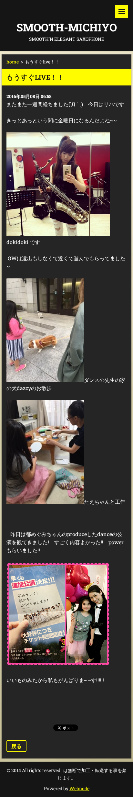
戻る (16, 746)
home (12, 62)
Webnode (79, 788)
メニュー (121, 11)
